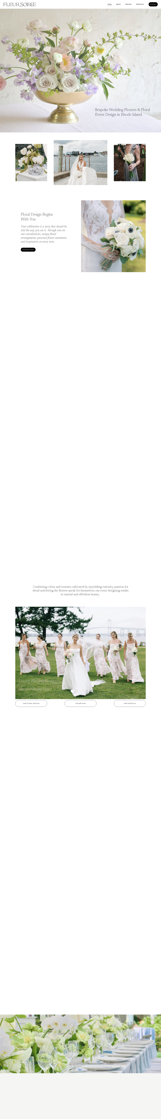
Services (128, 4)
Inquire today (28, 250)
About (118, 4)
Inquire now (80, 703)
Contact (153, 4)
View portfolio (130, 703)
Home (110, 4)
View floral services (31, 703)
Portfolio (140, 4)
